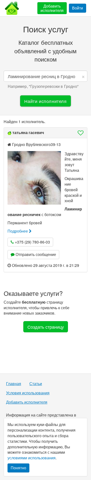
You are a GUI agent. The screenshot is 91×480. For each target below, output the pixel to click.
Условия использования (28, 393)
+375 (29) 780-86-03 (32, 242)
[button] (79, 133)
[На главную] (12, 8)
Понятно (18, 468)
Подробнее (18, 231)
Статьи (35, 383)
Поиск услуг (45, 29)
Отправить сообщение (35, 254)
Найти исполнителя (45, 101)
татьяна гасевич (28, 132)
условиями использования (32, 458)
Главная (13, 383)
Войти (77, 8)
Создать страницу (45, 327)
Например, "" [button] (43, 86)
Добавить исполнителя (52, 8)
